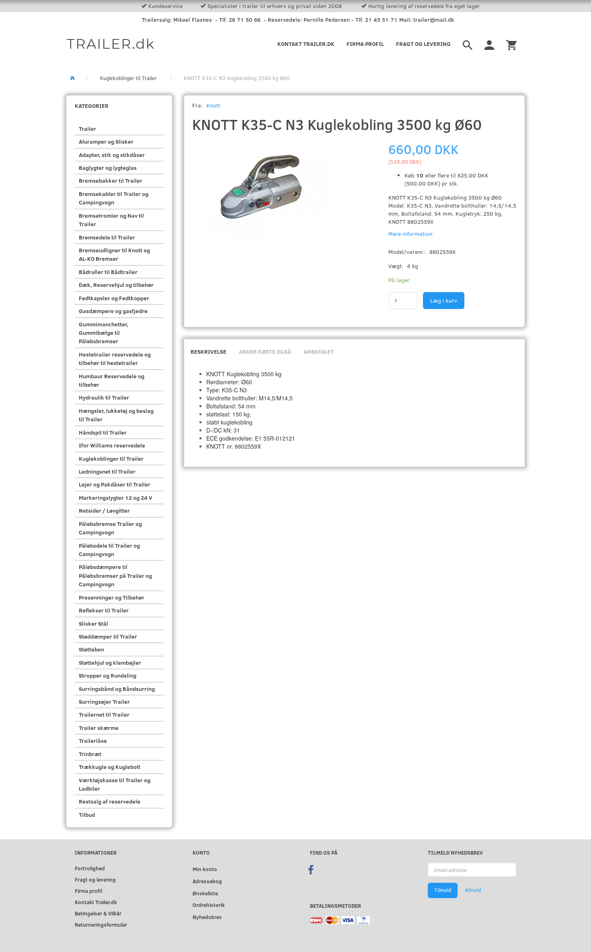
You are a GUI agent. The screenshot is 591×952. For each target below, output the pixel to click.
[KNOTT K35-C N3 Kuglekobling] (260, 191)
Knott (213, 105)
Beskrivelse (208, 351)
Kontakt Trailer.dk (305, 43)
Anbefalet (319, 351)
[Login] (489, 44)
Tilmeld (442, 890)
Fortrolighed (90, 868)
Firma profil (365, 43)
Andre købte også (265, 351)
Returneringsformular (101, 924)
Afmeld (473, 890)
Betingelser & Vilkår (98, 913)
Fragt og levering (423, 43)
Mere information (410, 233)
